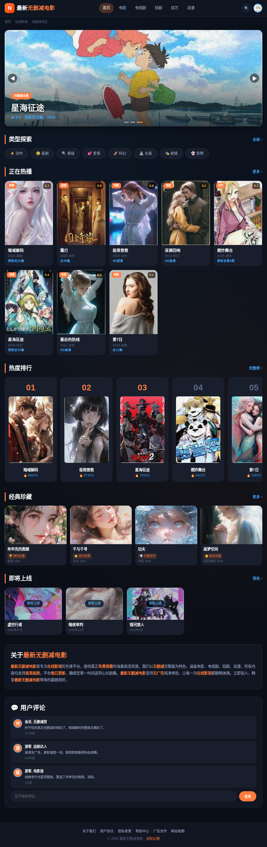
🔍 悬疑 (68, 153)
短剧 (158, 8)
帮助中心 (142, 831)
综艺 (174, 8)
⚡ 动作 (16, 153)
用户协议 (107, 831)
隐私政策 (124, 831)
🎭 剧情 (171, 153)
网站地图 (178, 831)
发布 (247, 797)
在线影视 (21, 22)
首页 (106, 8)
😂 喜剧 (42, 153)
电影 (122, 8)
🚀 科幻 (119, 153)
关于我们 (89, 831)
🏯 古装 (145, 153)
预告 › (257, 578)
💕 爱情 (94, 153)
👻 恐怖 (197, 153)
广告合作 (160, 831)
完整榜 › (255, 368)
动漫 (191, 8)
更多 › (257, 172)
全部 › (257, 140)
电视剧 (140, 8)
